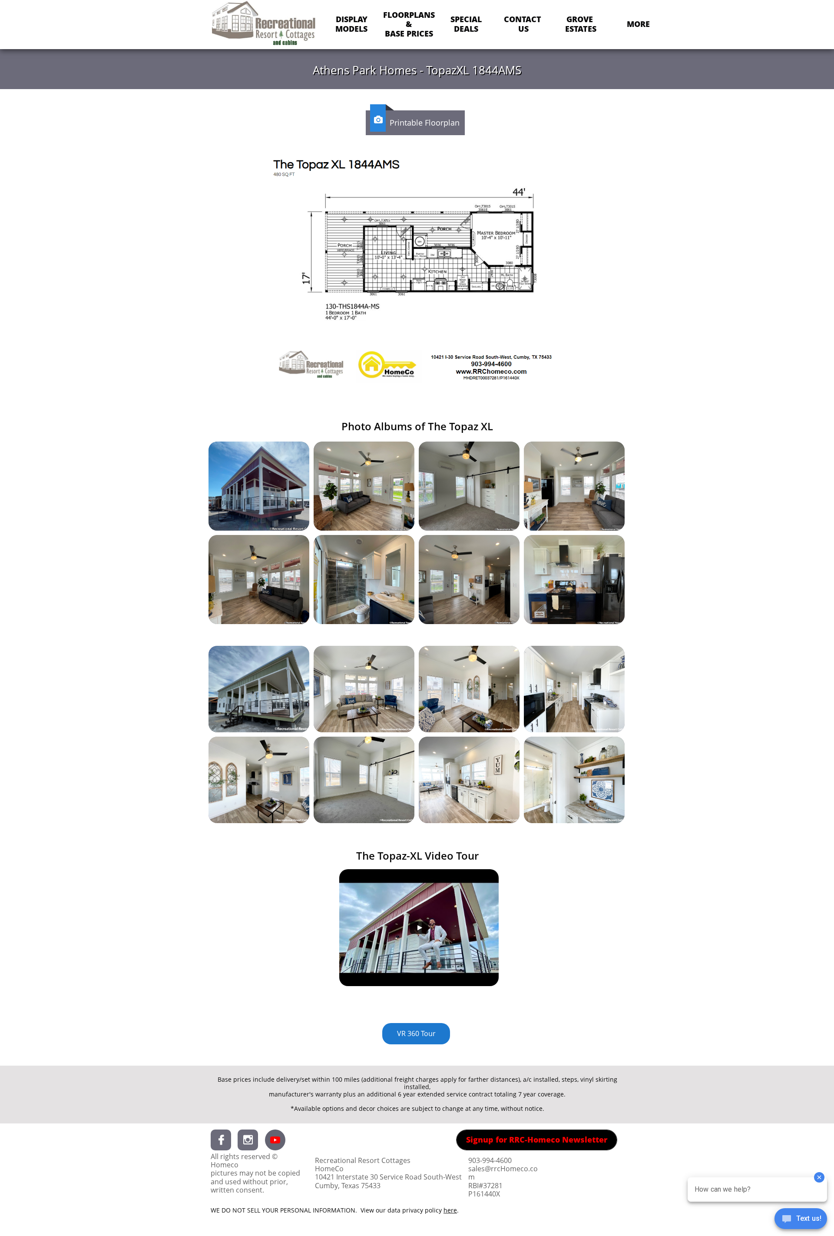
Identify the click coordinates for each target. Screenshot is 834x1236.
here (450, 1210)
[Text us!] (801, 1219)
